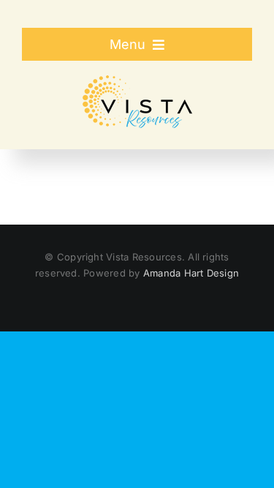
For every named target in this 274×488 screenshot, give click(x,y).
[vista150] (137, 81)
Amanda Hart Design (191, 273)
